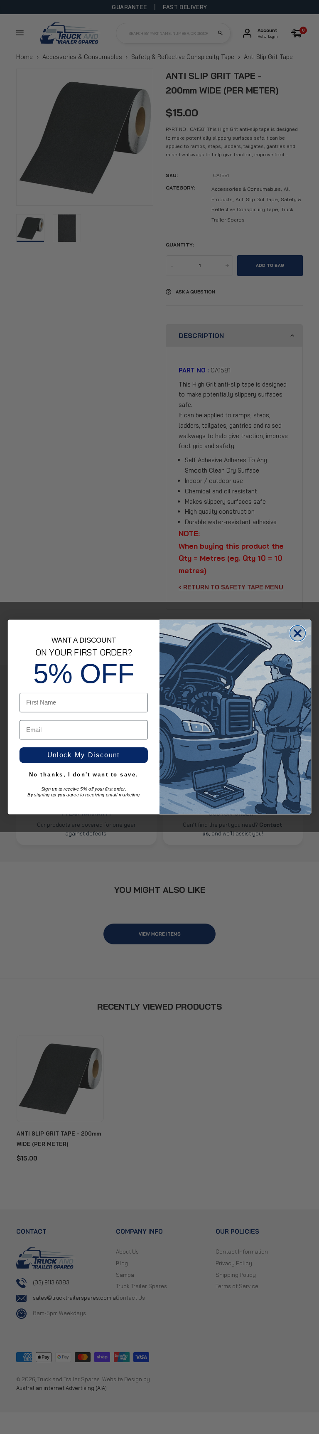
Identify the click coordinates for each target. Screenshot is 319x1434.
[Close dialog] (297, 633)
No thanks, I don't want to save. (83, 774)
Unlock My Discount (83, 755)
